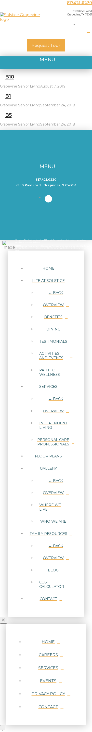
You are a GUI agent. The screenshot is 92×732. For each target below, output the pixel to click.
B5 (8, 115)
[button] (46, 62)
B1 (8, 96)
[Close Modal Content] (3, 620)
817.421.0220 (79, 2)
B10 (9, 77)
